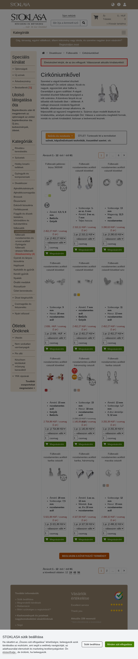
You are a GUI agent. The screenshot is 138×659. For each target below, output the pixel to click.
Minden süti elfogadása (119, 644)
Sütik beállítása (92, 644)
